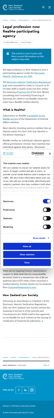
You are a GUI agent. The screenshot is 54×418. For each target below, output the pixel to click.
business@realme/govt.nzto (22, 287)
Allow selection (27, 254)
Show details (39, 238)
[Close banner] (50, 154)
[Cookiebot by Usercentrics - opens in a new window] (33, 153)
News (13, 20)
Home (5, 20)
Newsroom (24, 20)
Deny (27, 262)
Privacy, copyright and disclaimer (19, 406)
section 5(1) (24, 92)
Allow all (27, 246)
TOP (45, 365)
